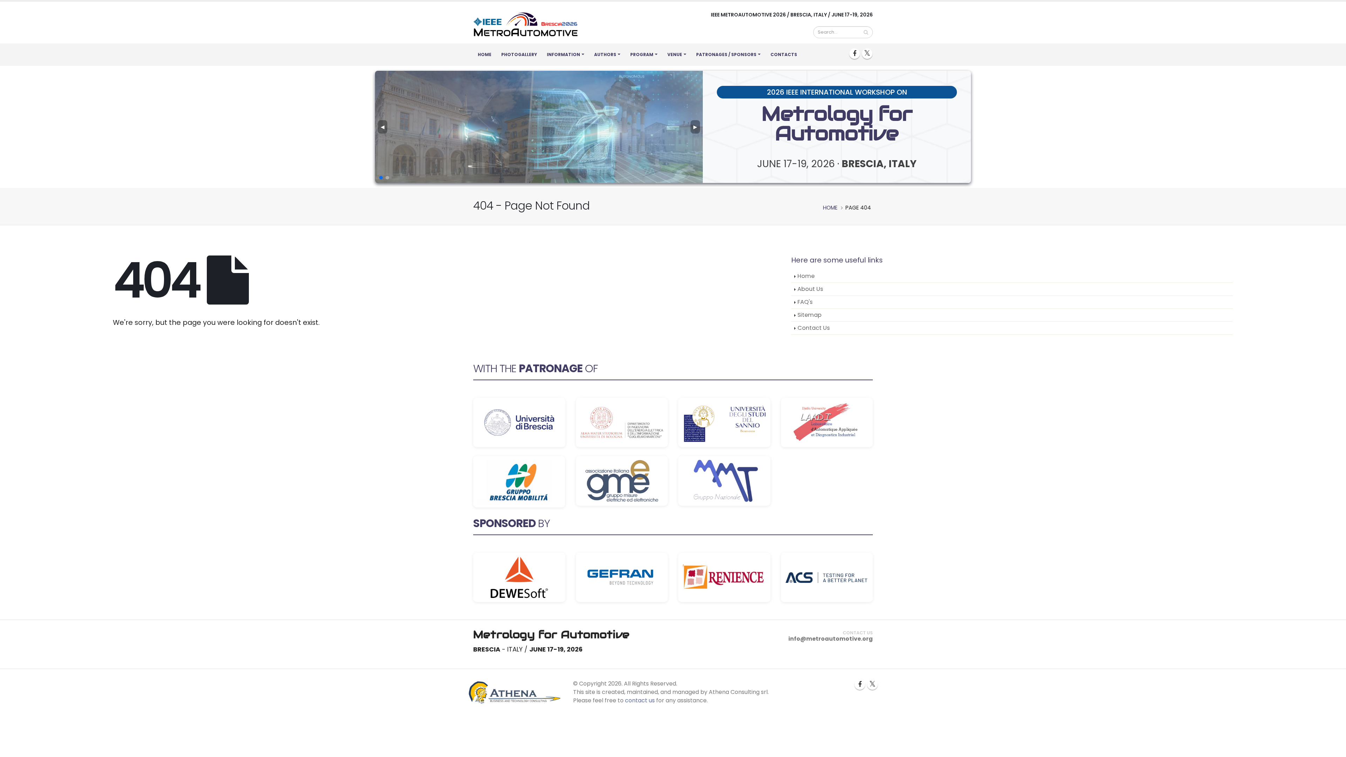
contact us (640, 700)
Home (484, 54)
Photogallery (519, 54)
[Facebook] (854, 53)
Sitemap (809, 315)
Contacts (783, 54)
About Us (810, 289)
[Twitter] (867, 53)
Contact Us (813, 328)
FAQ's (805, 302)
